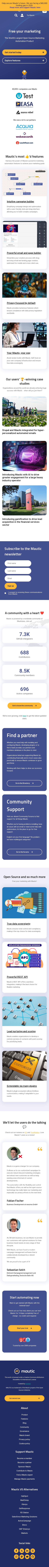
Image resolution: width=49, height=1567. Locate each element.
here (24, 716)
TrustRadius (35, 1132)
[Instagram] (16, 1556)
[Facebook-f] (16, 1550)
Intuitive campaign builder (20, 201)
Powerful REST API (17, 977)
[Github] (32, 1556)
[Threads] (32, 1550)
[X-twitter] (21, 1550)
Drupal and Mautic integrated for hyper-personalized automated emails (23, 431)
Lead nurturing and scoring (21, 1031)
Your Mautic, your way (18, 353)
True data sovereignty (18, 923)
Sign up (11, 586)
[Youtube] (27, 1556)
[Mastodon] (21, 1556)
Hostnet (28, 1384)
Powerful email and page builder (24, 253)
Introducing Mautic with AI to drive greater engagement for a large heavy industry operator (22, 477)
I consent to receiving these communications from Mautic (25, 593)
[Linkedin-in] (27, 1550)
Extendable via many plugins (22, 1086)
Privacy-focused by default (21, 303)
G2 (26, 1132)
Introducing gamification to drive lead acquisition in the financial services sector (22, 522)
